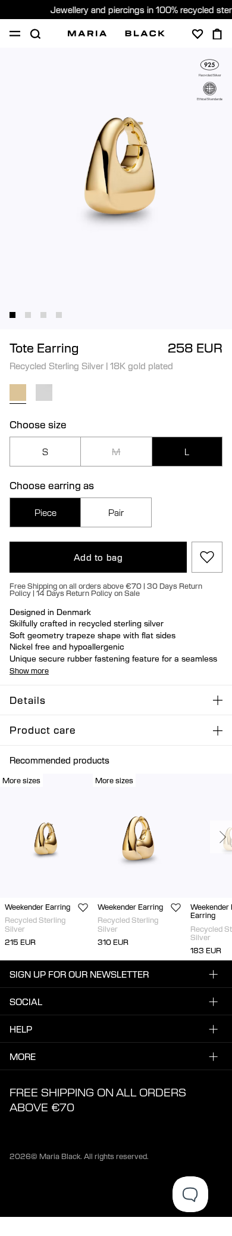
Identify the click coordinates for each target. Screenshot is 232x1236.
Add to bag (98, 557)
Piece (46, 512)
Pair (116, 512)
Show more (29, 670)
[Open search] (35, 34)
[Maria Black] (116, 33)
